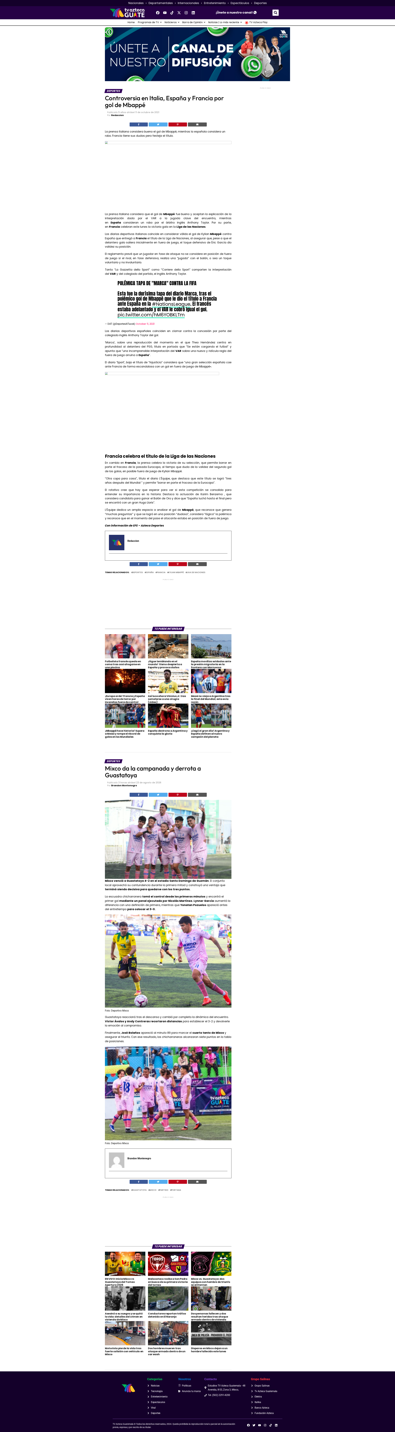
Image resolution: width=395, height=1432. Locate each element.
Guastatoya (139, 1190)
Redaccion (117, 115)
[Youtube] (164, 12)
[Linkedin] (193, 12)
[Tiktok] (172, 12)
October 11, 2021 (145, 324)
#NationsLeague (171, 304)
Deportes (260, 3)
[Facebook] (157, 12)
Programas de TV (148, 22)
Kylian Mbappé (176, 573)
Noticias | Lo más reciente (223, 22)
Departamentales (161, 3)
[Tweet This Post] (158, 124)
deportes (137, 573)
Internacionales (188, 3)
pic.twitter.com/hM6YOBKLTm (151, 314)
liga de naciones (196, 573)
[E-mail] (111, 559)
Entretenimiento (215, 3)
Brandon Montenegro (124, 785)
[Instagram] (186, 12)
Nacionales (136, 3)
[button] (275, 13)
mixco (152, 1190)
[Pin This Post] (177, 124)
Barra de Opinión (192, 22)
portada (176, 1190)
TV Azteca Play (258, 22)
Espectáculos (240, 3)
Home (131, 22)
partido (163, 1190)
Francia (160, 573)
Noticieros (170, 22)
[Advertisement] (168, 602)
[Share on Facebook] (139, 124)
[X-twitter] (179, 12)
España (150, 573)
